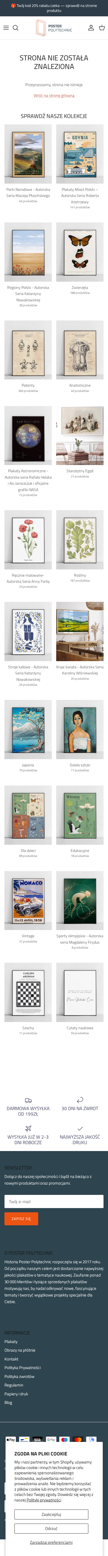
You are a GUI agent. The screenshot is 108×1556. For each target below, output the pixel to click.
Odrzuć (51, 1528)
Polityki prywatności (44, 1500)
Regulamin (13, 1385)
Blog (8, 1402)
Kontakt (11, 1359)
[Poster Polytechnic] (54, 28)
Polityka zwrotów (19, 1376)
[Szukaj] (18, 28)
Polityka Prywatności (22, 1367)
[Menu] (6, 28)
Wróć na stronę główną (54, 95)
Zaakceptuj (51, 1514)
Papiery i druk (16, 1394)
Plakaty (10, 1341)
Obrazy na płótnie (19, 1350)
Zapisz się (21, 1218)
